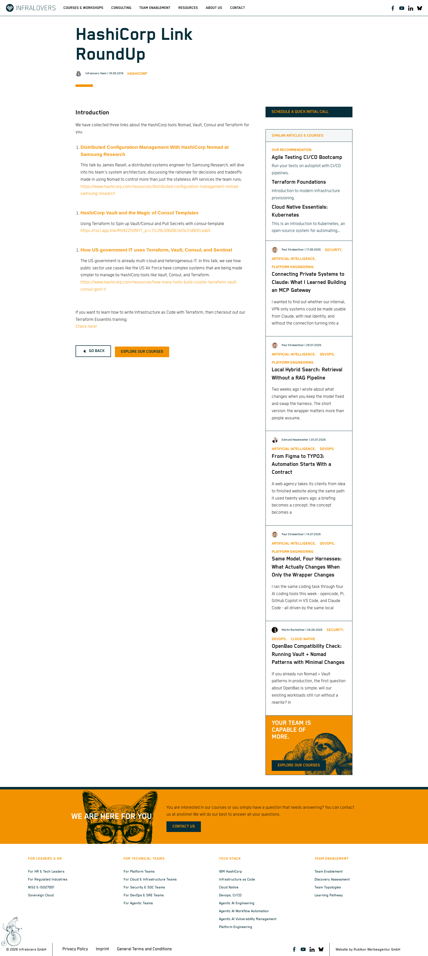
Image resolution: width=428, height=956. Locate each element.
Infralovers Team (96, 73)
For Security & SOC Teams (144, 887)
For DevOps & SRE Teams (144, 895)
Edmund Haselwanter (295, 439)
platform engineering (293, 267)
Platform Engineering (235, 927)
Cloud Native (229, 887)
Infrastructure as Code (237, 879)
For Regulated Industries (47, 879)
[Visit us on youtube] (401, 8)
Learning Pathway (329, 895)
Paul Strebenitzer (293, 249)
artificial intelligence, (294, 259)
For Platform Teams (139, 872)
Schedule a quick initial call (299, 112)
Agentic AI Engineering (236, 903)
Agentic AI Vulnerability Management (247, 919)
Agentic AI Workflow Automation (244, 911)
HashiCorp (137, 74)
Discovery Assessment (332, 879)
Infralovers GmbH (32, 950)
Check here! (86, 326)
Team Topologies (328, 887)
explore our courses (142, 352)
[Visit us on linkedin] (410, 8)
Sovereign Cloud (41, 895)
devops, (327, 354)
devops (327, 449)
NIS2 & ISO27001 (41, 887)
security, (333, 250)
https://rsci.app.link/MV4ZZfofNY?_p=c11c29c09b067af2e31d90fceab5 (145, 230)
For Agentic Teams (138, 903)
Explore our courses (299, 765)
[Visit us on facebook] (392, 8)
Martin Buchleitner (293, 629)
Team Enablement (329, 872)
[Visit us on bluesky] (419, 8)
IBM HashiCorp (230, 872)
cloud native (303, 639)
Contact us (183, 826)
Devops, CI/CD (230, 895)
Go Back (97, 351)
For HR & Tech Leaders (46, 872)
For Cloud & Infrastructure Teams (150, 879)
